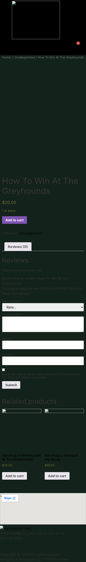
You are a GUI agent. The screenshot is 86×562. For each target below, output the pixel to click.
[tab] (18, 246)
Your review (13, 314)
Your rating (12, 301)
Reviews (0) (18, 247)
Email (7, 354)
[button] (54, 47)
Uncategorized (24, 57)
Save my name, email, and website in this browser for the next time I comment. (41, 375)
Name (8, 338)
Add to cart (14, 220)
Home (6, 57)
